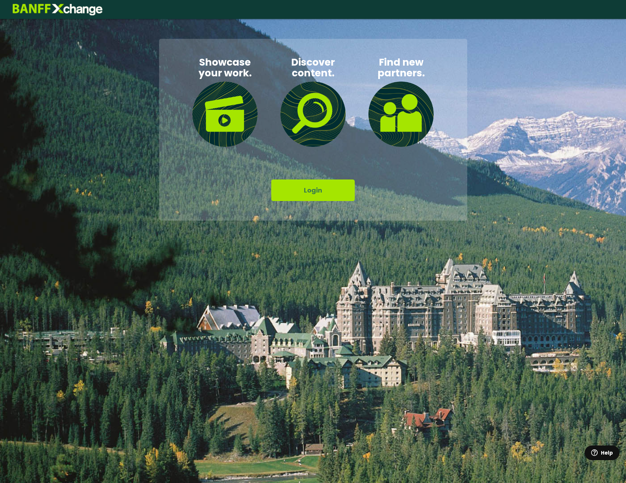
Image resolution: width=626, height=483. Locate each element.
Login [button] (313, 190)
